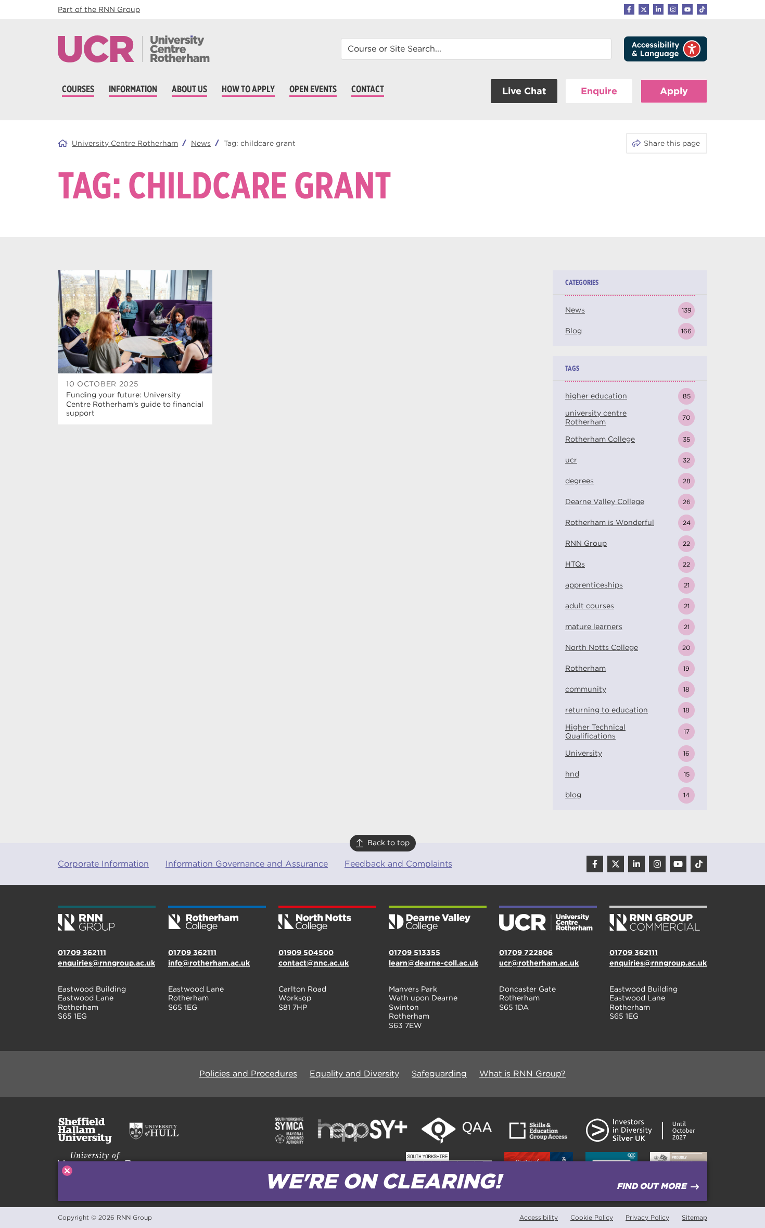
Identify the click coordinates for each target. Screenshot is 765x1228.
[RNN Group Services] (658, 919)
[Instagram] (673, 9)
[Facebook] (629, 9)
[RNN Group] (107, 919)
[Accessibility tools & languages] (665, 48)
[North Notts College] (327, 919)
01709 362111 (82, 952)
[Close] (67, 1171)
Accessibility (538, 1217)
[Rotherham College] (217, 919)
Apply (674, 90)
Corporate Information (103, 864)
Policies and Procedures (248, 1074)
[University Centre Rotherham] (548, 919)
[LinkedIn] (658, 9)
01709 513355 (414, 952)
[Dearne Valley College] (438, 919)
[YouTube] (687, 9)
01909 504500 (306, 952)
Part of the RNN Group (99, 9)
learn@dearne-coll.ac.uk (433, 963)
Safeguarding (439, 1074)
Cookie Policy (591, 1217)
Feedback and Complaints (398, 864)
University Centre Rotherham (125, 143)
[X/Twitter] (644, 9)
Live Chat (524, 90)
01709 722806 (526, 952)
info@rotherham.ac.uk (209, 963)
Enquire (599, 90)
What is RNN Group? (522, 1074)
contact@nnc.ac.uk (313, 963)
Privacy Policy (647, 1217)
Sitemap (694, 1217)
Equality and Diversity (354, 1074)
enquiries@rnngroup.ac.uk (106, 963)
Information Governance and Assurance (246, 864)
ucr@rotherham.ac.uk (539, 963)
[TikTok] (702, 9)
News (201, 143)
